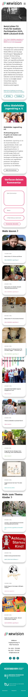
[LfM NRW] (14, 676)
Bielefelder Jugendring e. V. (17, 39)
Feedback (19, 96)
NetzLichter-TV (18, 54)
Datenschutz (5, 690)
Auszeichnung (19, 90)
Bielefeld (6, 40)
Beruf (8, 92)
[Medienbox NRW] (14, 669)
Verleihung (12, 90)
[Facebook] (10, 658)
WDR (14, 79)
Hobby (5, 92)
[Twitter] (17, 658)
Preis (9, 90)
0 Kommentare (18, 42)
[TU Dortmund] (14, 684)
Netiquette (14, 690)
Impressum (23, 690)
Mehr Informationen (11, 170)
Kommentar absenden (12, 224)
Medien (5, 90)
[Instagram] (14, 658)
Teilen (9, 96)
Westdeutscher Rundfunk (18, 92)
